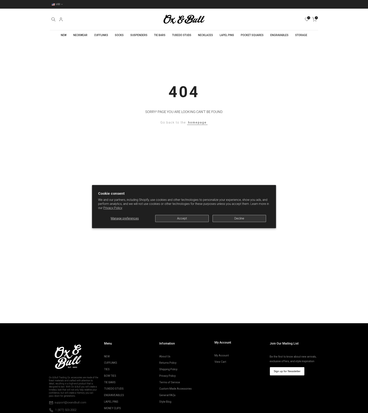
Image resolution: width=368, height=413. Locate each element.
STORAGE (301, 35)
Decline (239, 218)
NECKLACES (205, 35)
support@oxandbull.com (70, 402)
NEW (64, 35)
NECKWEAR (80, 35)
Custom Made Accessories (175, 388)
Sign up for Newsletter (287, 371)
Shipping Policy (168, 369)
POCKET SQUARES (252, 35)
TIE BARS (159, 35)
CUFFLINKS (101, 35)
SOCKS (119, 35)
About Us (164, 356)
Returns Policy (168, 362)
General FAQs (167, 395)
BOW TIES (110, 375)
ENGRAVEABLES (114, 395)
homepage (197, 122)
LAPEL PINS (227, 35)
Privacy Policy (112, 208)
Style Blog (165, 401)
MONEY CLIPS (112, 408)
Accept (182, 218)
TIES (107, 369)
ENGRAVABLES (279, 35)
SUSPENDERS (138, 35)
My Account (221, 355)
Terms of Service (169, 382)
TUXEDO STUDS (181, 35)
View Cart (220, 361)
